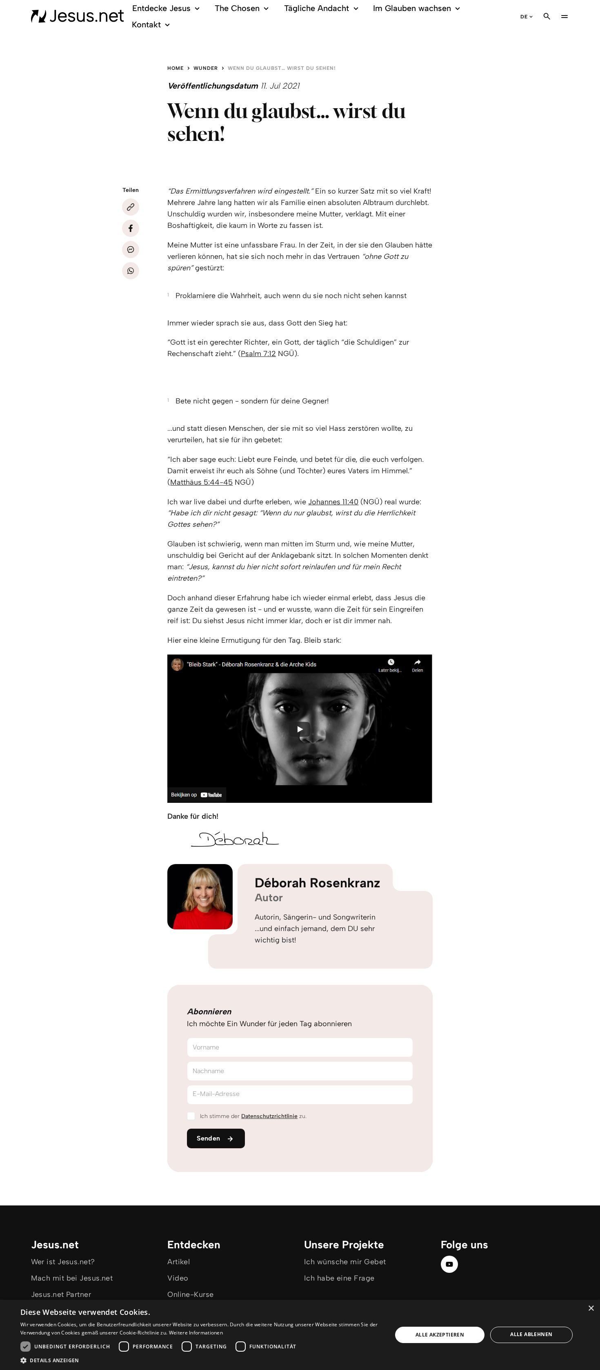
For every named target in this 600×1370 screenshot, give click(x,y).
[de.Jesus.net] (77, 16)
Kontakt (146, 24)
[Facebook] (130, 228)
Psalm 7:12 (258, 353)
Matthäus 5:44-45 (201, 482)
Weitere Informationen (196, 1332)
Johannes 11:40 (333, 501)
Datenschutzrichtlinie (269, 1116)
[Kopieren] (130, 207)
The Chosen (237, 8)
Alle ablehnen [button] (531, 1334)
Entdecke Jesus (161, 8)
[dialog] (300, 1335)
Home (175, 68)
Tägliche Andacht (316, 8)
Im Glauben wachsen (412, 8)
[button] (200, 1360)
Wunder (205, 68)
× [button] (591, 1308)
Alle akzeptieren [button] (440, 1334)
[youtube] (449, 1264)
